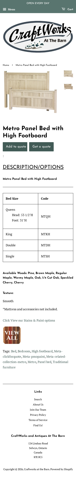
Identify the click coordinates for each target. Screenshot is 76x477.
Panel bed (44, 362)
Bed (13, 351)
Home (6, 65)
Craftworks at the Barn (36, 469)
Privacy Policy (38, 415)
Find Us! (38, 425)
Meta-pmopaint (34, 356)
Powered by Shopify (61, 469)
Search (38, 399)
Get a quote (41, 146)
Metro (32, 362)
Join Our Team (38, 409)
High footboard (42, 351)
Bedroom (24, 351)
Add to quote (16, 146)
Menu (11, 9)
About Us (38, 404)
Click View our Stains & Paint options (29, 320)
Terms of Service (38, 420)
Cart (70, 9)
